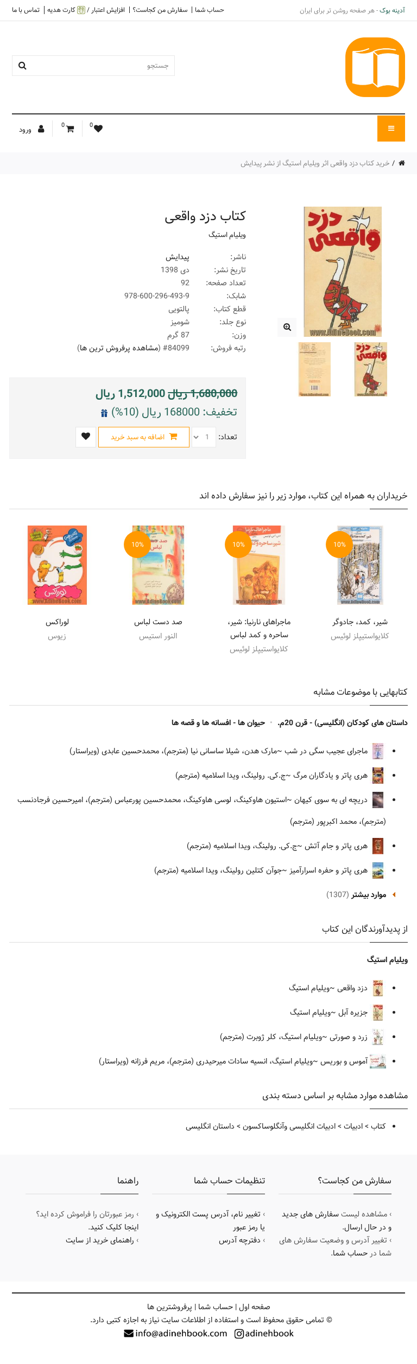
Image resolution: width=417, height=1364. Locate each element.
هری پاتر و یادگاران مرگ (331, 775)
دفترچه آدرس (240, 1240)
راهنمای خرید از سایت (100, 1240)
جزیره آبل (354, 1012)
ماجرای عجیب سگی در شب (327, 751)
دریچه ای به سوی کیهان (332, 799)
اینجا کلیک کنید (114, 1227)
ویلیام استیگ (227, 235)
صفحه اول (254, 1307)
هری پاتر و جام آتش (337, 846)
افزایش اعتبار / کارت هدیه (86, 10)
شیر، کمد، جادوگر (360, 622)
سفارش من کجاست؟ (159, 10)
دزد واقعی (353, 988)
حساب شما (209, 10)
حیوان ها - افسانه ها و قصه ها (218, 722)
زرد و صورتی (350, 1036)
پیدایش (177, 257)
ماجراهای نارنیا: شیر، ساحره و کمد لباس (259, 629)
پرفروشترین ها (169, 1307)
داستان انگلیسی (210, 1126)
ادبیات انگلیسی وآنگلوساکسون (289, 1126)
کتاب (378, 1126)
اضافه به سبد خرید (138, 437)
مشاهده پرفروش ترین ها (119, 348)
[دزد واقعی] (286, 327)
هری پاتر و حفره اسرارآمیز (329, 870)
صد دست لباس (158, 622)
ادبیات (353, 1126)
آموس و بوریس (345, 1061)
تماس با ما (26, 10)
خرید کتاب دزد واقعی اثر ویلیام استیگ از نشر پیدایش (315, 163)
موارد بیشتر (368, 894)
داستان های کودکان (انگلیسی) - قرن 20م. (342, 722)
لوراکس (57, 622)
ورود (26, 130)
